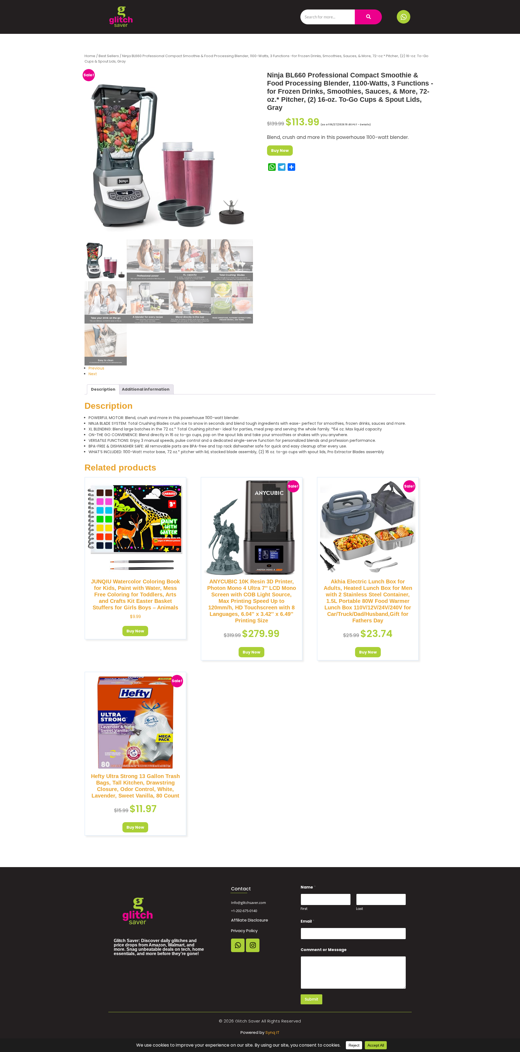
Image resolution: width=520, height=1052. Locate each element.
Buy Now (280, 150)
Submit (311, 999)
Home (89, 55)
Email (307, 921)
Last (359, 909)
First (304, 909)
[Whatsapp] (403, 17)
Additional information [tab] (146, 389)
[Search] (368, 16)
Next (93, 374)
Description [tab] (103, 389)
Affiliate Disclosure (249, 920)
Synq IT (272, 1032)
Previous (96, 368)
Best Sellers (109, 55)
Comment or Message (324, 950)
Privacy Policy (244, 930)
